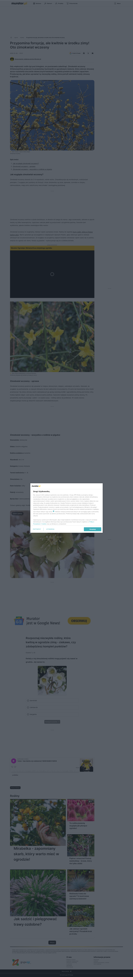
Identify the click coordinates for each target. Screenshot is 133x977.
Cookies (44, 524)
